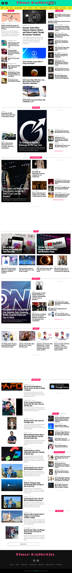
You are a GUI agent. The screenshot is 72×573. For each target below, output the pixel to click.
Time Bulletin (35, 570)
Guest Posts (63, 8)
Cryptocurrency (43, 8)
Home (7, 8)
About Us (12, 564)
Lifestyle (30, 8)
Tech (25, 8)
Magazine (56, 8)
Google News (32, 11)
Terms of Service (33, 564)
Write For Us (39, 11)
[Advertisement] (59, 120)
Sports (36, 8)
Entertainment (18, 8)
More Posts (23, 544)
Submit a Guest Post (50, 564)
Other (50, 8)
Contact (17, 564)
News (11, 8)
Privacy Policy (24, 564)
